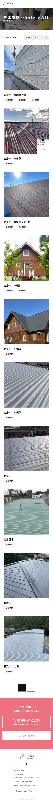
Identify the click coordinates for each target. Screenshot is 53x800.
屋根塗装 (22, 100)
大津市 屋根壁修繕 (15, 95)
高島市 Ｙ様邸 (12, 349)
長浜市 (7, 603)
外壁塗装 (9, 100)
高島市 (7, 476)
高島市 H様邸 (12, 158)
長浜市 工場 (11, 666)
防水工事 (35, 100)
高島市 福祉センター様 (17, 222)
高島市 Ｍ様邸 (12, 285)
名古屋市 (9, 539)
